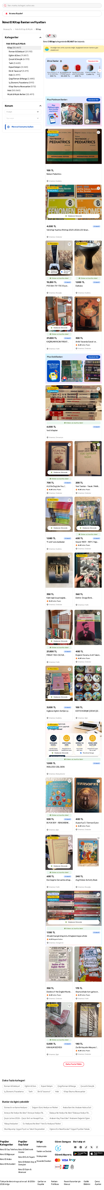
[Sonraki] (100, 71)
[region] (73, 70)
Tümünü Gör (93, 61)
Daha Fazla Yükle (74, 1064)
